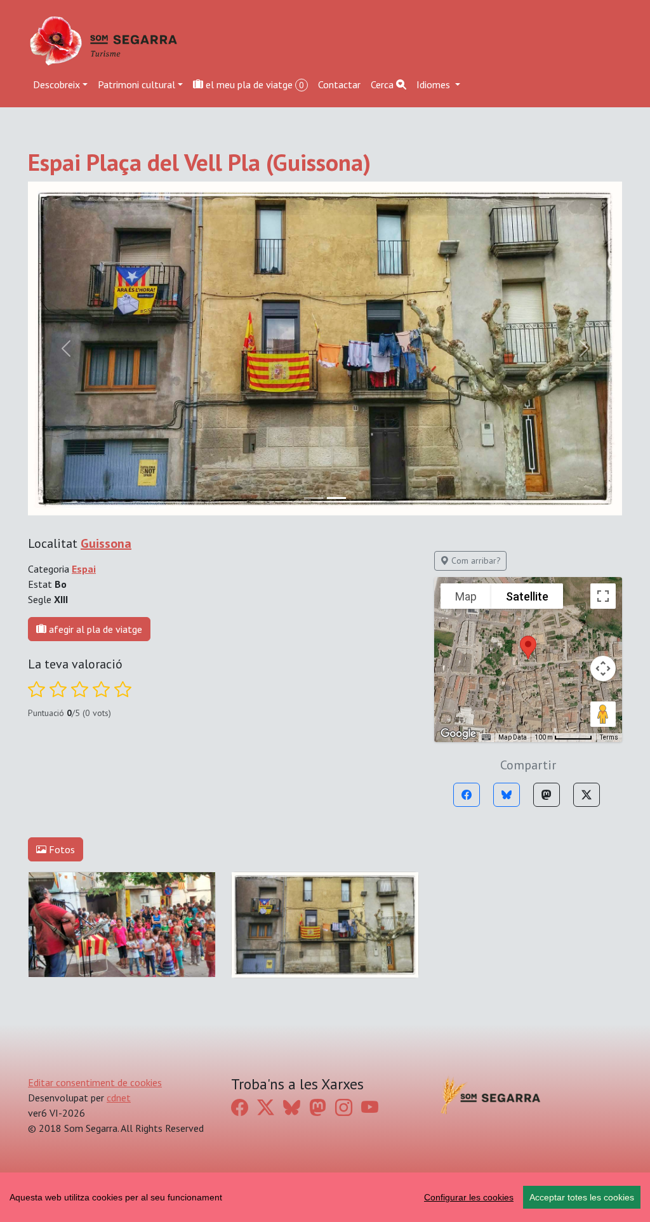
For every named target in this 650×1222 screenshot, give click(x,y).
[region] (325, 1197)
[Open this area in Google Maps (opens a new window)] (458, 734)
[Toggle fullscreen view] (603, 596)
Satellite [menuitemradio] (527, 596)
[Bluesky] (506, 795)
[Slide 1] (336, 498)
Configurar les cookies (469, 1197)
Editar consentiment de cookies (95, 1082)
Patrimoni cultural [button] (136, 84)
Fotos (60, 849)
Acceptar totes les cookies (581, 1197)
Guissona (106, 543)
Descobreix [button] (56, 84)
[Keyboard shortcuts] (486, 737)
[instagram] (343, 1108)
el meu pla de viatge (253, 84)
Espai (84, 568)
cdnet (119, 1097)
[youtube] (369, 1108)
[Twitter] (586, 795)
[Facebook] (466, 795)
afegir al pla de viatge (94, 629)
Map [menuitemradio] (466, 596)
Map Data (512, 737)
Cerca (383, 84)
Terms (609, 737)
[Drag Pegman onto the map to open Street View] (603, 714)
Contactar (339, 84)
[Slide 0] (313, 498)
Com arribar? (475, 560)
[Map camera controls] (603, 668)
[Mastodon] (546, 795)
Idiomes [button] (434, 84)
